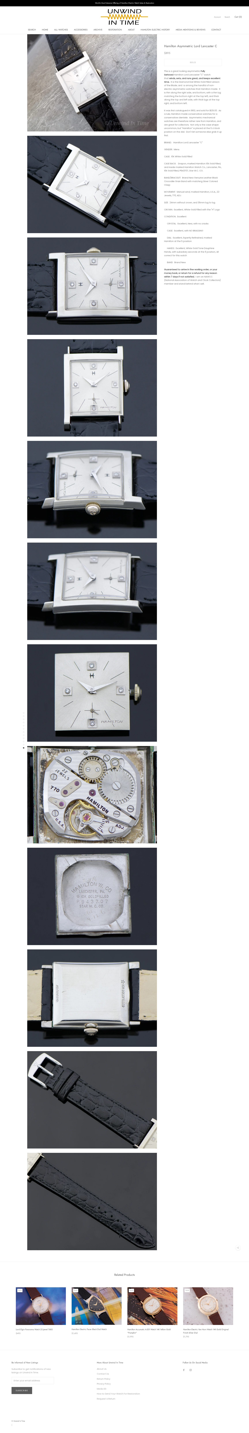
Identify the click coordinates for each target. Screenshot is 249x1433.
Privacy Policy (104, 1383)
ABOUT (131, 29)
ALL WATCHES (61, 29)
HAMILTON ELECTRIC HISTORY (155, 29)
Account (217, 17)
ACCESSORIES (80, 29)
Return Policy (103, 1378)
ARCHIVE (98, 29)
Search (227, 17)
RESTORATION (115, 29)
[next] (240, 1309)
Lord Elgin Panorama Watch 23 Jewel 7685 (34, 1329)
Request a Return (106, 1398)
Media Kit (101, 1388)
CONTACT (216, 29)
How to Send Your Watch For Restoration (118, 1393)
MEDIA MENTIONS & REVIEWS (190, 29)
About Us (101, 1368)
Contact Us (103, 1373)
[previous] (9, 1309)
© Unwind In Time (18, 1421)
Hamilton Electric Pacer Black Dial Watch (89, 1329)
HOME (45, 29)
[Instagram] (190, 1370)
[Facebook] (184, 1370)
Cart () (238, 16)
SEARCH (32, 29)
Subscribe (22, 1390)
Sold (193, 62)
